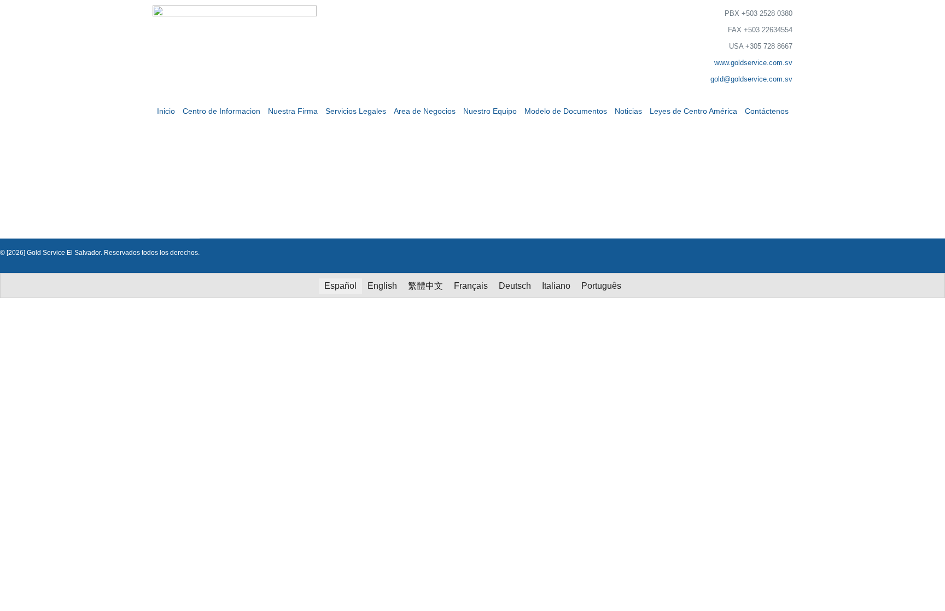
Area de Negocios (425, 111)
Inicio (166, 111)
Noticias (628, 111)
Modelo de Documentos (565, 111)
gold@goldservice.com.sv (751, 79)
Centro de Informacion (221, 111)
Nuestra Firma (293, 111)
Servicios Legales (355, 111)
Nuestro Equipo (490, 111)
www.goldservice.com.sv (753, 63)
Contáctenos (767, 111)
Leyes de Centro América (693, 111)
